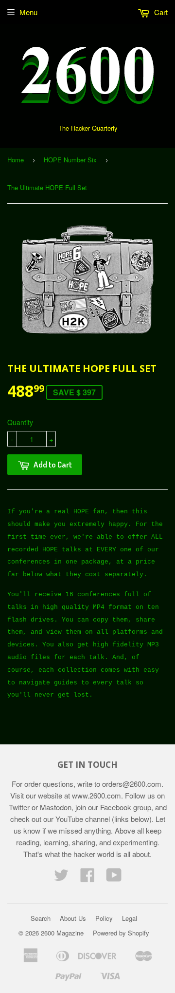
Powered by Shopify (121, 932)
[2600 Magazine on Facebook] (87, 878)
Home (15, 159)
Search (41, 918)
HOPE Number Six (70, 159)
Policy (104, 918)
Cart (160, 12)
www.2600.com (96, 795)
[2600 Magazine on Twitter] (61, 878)
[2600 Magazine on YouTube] (114, 878)
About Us (73, 918)
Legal (129, 918)
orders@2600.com (131, 784)
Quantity (20, 422)
